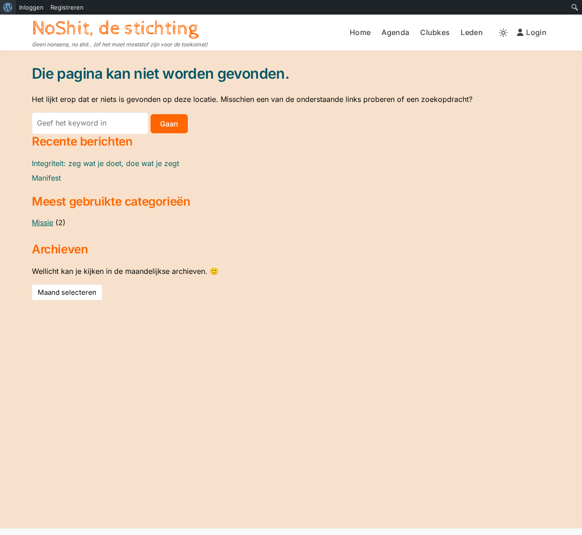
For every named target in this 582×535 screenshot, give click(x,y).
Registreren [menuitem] (67, 7)
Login (536, 32)
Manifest (46, 177)
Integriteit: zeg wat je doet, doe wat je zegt (105, 163)
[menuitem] (8, 7)
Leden (472, 32)
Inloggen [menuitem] (31, 7)
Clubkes (435, 32)
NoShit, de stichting (115, 28)
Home (360, 32)
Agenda (395, 32)
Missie (42, 222)
